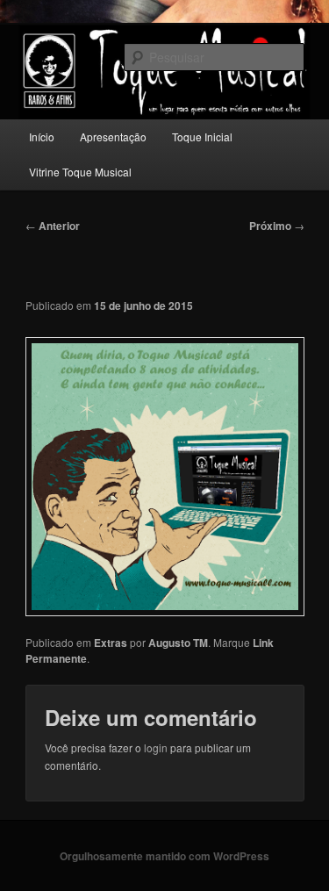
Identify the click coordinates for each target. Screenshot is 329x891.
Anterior (52, 226)
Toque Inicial (202, 136)
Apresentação (113, 136)
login (156, 747)
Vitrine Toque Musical (80, 171)
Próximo (276, 226)
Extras (110, 642)
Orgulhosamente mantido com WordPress (164, 856)
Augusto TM (178, 642)
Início (41, 136)
